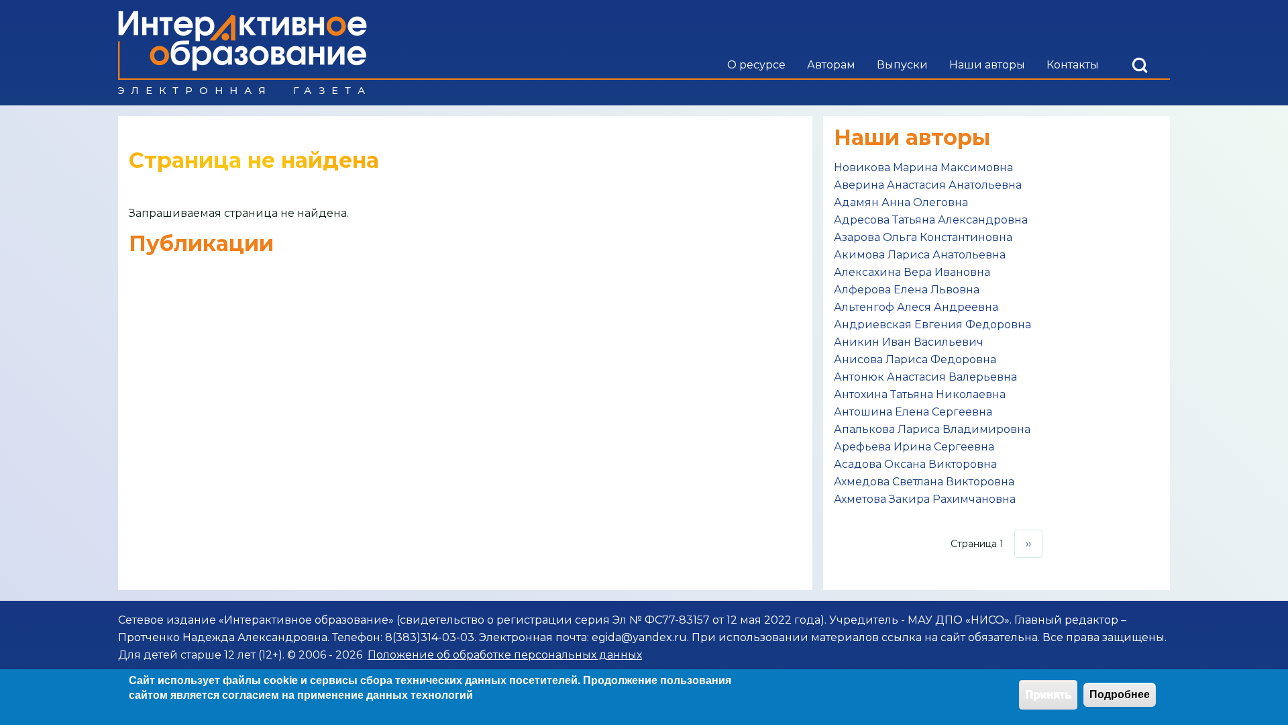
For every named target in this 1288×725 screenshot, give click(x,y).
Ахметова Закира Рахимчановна (925, 499)
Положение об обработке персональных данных (505, 654)
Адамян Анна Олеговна (901, 202)
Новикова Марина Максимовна (923, 167)
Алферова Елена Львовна (906, 289)
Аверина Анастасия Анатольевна (928, 185)
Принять (1048, 694)
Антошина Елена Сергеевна (913, 411)
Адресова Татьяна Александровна (931, 219)
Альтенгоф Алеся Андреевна (916, 307)
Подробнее (1119, 694)
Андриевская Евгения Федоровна (932, 324)
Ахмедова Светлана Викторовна (924, 481)
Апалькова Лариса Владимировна (932, 429)
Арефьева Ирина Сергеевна (914, 446)
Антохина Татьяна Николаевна (920, 394)
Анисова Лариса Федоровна (915, 359)
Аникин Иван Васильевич (908, 342)
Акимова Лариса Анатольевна (920, 254)
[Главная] (242, 53)
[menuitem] (756, 65)
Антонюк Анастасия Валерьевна (925, 377)
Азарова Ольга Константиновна (923, 237)
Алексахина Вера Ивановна (912, 272)
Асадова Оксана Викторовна (915, 464)
